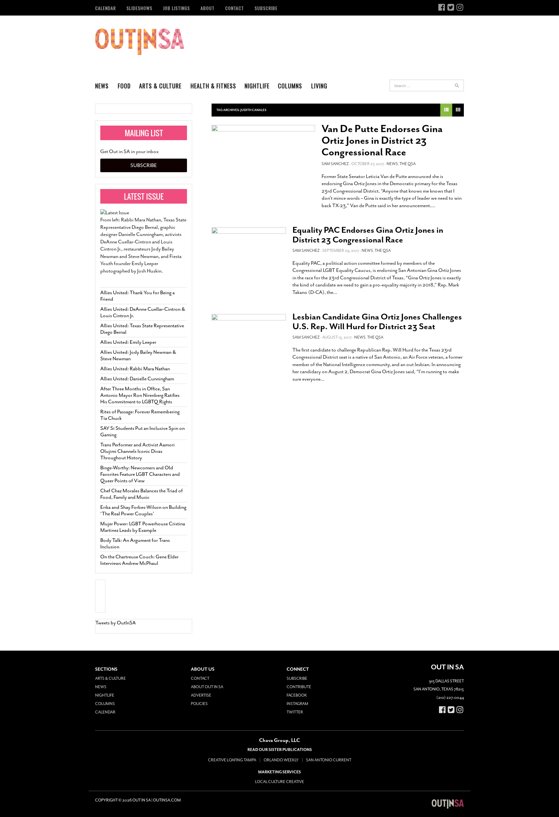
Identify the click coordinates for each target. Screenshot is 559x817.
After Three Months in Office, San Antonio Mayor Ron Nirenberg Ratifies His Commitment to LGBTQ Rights (140, 395)
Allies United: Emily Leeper (128, 342)
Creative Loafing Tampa (232, 760)
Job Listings (176, 8)
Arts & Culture (160, 86)
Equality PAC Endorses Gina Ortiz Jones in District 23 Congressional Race (367, 235)
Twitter (295, 712)
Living (319, 86)
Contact (234, 8)
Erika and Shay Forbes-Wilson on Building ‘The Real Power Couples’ (143, 510)
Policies (199, 703)
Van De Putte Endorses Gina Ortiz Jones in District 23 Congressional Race (382, 140)
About (207, 8)
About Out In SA (207, 686)
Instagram (297, 703)
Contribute (299, 686)
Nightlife (257, 86)
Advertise (201, 695)
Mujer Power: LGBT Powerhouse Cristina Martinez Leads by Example (142, 526)
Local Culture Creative (279, 781)
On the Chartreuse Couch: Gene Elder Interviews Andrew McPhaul (139, 560)
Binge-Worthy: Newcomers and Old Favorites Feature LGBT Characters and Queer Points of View (140, 474)
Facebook (297, 695)
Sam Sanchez (335, 163)
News (102, 86)
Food (124, 86)
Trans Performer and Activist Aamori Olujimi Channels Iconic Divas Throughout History (137, 451)
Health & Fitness (213, 86)
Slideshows (139, 8)
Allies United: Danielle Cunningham (137, 378)
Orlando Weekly (281, 760)
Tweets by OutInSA (115, 623)
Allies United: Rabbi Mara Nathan (135, 368)
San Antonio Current (328, 760)
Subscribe (266, 8)
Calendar (105, 8)
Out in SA (139, 41)
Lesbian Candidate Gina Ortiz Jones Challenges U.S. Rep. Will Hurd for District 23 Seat (377, 321)
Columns (290, 86)
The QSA (408, 163)
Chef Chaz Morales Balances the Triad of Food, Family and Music (141, 493)
